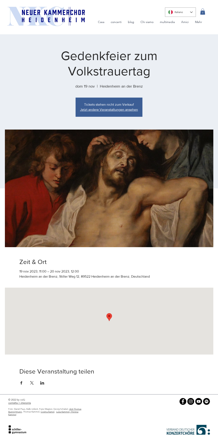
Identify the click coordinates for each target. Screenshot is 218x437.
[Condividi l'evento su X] (32, 383)
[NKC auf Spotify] (206, 401)
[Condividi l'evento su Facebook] (21, 383)
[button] (202, 12)
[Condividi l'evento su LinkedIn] (42, 383)
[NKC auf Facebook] (182, 401)
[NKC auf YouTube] (198, 401)
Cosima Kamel (47, 411)
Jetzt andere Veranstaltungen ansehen (109, 109)
